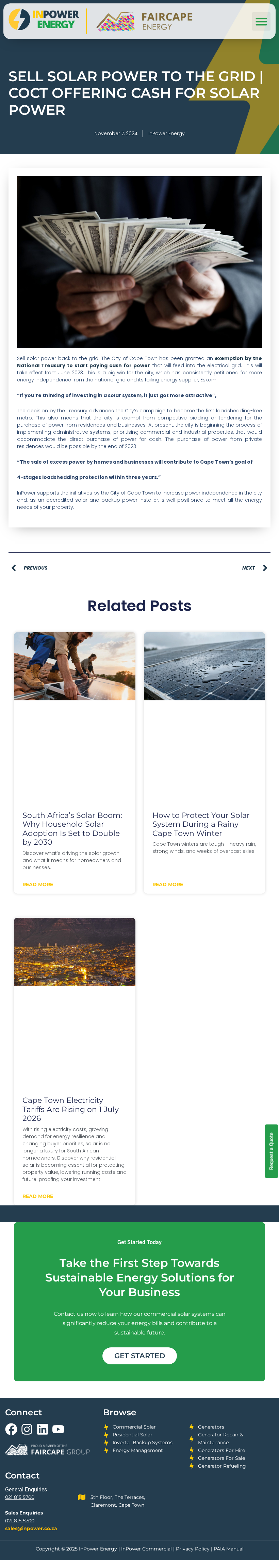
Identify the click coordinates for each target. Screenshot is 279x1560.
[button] (261, 21)
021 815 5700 (19, 1497)
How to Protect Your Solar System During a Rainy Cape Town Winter (201, 824)
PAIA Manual (229, 1549)
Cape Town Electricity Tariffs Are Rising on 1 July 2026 (70, 1109)
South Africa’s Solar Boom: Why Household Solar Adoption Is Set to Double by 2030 (72, 829)
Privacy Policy (193, 1549)
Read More (37, 884)
